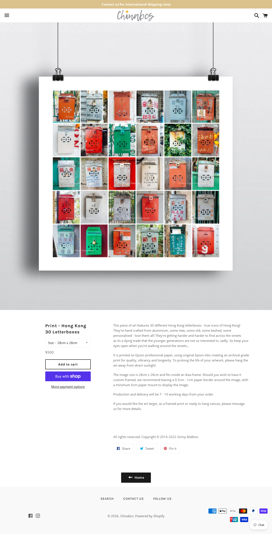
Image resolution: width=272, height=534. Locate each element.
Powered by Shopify (149, 516)
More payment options (68, 386)
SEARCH (107, 499)
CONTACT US (133, 499)
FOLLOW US (162, 499)
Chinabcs (126, 516)
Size (51, 343)
